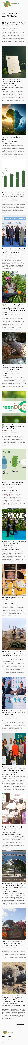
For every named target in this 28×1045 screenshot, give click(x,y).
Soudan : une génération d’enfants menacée (12, 598)
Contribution (21, 373)
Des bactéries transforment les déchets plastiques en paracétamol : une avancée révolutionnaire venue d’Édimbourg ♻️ (14, 485)
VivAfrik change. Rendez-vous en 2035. (12, 138)
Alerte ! (10, 603)
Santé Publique (19, 492)
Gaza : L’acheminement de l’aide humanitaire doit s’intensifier (12, 942)
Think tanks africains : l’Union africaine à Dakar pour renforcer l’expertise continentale (12, 81)
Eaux (17, 256)
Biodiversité (11, 30)
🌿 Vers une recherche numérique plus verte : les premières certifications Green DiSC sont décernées (13, 426)
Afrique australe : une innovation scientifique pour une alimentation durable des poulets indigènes (12, 367)
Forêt (3, 316)
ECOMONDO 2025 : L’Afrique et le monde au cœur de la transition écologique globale (14, 543)
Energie (3, 778)
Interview (13, 659)
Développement (12, 256)
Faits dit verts (7, 492)
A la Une (6, 87)
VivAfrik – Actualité (7, 1036)
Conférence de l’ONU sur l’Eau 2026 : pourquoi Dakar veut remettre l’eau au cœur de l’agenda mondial (14, 250)
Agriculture (11, 314)
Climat (6, 200)
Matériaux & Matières (20, 659)
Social (13, 603)
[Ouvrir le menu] (25, 4)
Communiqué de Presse (14, 87)
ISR (13, 718)
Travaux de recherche (10, 661)
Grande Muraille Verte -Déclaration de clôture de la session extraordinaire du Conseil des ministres (13, 828)
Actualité (6, 30)
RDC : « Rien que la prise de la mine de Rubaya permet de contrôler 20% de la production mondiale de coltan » (13, 653)
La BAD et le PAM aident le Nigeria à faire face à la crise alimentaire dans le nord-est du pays (13, 712)
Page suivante (21, 1024)
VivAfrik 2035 (11, 143)
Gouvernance (21, 256)
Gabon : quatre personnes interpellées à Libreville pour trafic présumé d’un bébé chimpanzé (13, 24)
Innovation (4, 375)
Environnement (8, 659)
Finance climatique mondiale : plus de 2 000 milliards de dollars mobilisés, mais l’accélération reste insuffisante (14, 194)
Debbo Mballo (15, 28)
